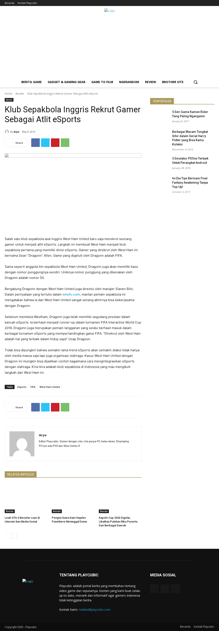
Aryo (16, 131)
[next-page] (14, 536)
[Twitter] (211, 3)
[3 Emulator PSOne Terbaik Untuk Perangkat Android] (159, 163)
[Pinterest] (55, 142)
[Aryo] (7, 132)
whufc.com (71, 294)
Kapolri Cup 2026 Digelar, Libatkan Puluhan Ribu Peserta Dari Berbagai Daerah (118, 521)
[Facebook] (200, 3)
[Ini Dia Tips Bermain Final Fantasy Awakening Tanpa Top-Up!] (159, 183)
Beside (20, 93)
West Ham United (50, 386)
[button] (195, 82)
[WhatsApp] (65, 142)
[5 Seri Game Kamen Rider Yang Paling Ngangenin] (159, 116)
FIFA (33, 386)
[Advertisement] (109, 47)
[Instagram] (205, 3)
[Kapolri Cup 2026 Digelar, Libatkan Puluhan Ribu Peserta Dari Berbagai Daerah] (120, 498)
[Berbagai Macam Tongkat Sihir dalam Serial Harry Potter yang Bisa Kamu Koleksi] (159, 136)
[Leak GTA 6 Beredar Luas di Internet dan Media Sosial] (26, 498)
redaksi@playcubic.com (94, 610)
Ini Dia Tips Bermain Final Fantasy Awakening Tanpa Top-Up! (190, 182)
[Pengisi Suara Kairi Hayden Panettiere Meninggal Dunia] (73, 498)
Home (8, 93)
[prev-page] (7, 536)
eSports (21, 386)
